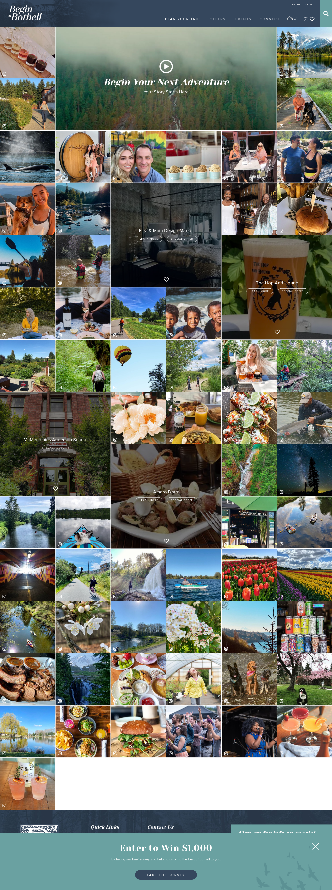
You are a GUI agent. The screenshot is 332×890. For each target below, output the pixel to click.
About (310, 4)
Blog (296, 4)
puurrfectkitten (72, 230)
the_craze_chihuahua (21, 596)
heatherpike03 (17, 544)
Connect (270, 19)
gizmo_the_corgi (74, 544)
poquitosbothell (239, 544)
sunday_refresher (19, 805)
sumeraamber (16, 335)
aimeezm (180, 387)
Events (243, 19)
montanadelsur (295, 596)
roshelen (13, 753)
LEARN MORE (149, 238)
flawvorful (125, 701)
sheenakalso (127, 178)
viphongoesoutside (131, 335)
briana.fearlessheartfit (77, 387)
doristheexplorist (185, 596)
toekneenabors (184, 335)
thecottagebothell (241, 439)
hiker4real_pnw (128, 596)
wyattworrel (237, 492)
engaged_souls (17, 74)
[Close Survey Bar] (316, 846)
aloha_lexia (71, 178)
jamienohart (71, 596)
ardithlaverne (72, 648)
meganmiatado (17, 387)
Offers (218, 19)
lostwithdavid (16, 283)
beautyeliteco (16, 230)
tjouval (290, 544)
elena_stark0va (73, 283)
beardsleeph (293, 753)
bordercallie (293, 701)
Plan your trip (182, 19)
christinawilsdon (128, 387)
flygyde (290, 439)
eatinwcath (15, 701)
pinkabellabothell (185, 178)
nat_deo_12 (15, 648)
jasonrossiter (127, 648)
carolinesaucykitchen (298, 230)
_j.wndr (123, 753)
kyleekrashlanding (241, 387)
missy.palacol (183, 701)
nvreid (233, 648)
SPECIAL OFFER (182, 238)
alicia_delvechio (240, 596)
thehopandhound (296, 648)
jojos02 (234, 178)
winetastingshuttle (241, 230)
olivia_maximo (294, 74)
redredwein (181, 648)
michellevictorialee (297, 178)
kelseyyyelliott (128, 439)
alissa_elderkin (17, 178)
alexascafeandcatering (189, 439)
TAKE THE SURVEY (166, 875)
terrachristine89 (295, 126)
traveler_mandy (17, 126)
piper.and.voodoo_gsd (243, 701)
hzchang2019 (72, 701)
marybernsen (293, 387)
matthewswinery (73, 335)
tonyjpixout (292, 492)
